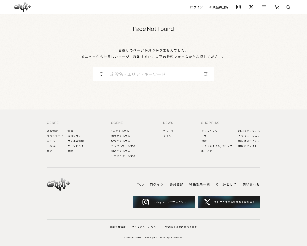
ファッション (209, 131)
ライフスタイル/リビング (217, 146)
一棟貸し (52, 146)
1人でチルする (120, 131)
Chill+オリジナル (249, 131)
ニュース (168, 131)
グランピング (76, 146)
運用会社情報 (117, 227)
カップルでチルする (123, 146)
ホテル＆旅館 (76, 141)
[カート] (277, 7)
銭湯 (70, 131)
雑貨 (204, 141)
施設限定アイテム (249, 141)
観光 (49, 151)
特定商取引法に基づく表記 (181, 227)
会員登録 (176, 184)
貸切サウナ (74, 136)
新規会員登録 (218, 7)
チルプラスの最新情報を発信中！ (234, 202)
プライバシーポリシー (145, 227)
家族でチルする (120, 141)
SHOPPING (210, 123)
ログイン (196, 7)
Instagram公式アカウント (170, 202)
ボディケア (208, 151)
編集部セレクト (247, 146)
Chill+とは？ (226, 184)
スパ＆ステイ (55, 136)
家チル (51, 141)
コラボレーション (249, 136)
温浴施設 (52, 131)
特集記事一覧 (199, 184)
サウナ (205, 136)
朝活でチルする (120, 151)
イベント (168, 136)
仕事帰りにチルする (123, 156)
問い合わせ (251, 184)
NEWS (168, 123)
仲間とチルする (120, 136)
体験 (70, 151)
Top (140, 184)
